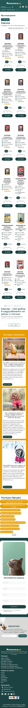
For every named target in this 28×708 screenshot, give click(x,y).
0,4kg (18, 244)
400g (6, 61)
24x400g (23, 197)
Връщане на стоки (6, 663)
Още (14, 534)
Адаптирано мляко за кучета (10, 513)
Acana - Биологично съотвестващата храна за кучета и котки (14, 501)
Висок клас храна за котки (9, 525)
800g (11, 61)
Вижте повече (7, 384)
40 (17, 305)
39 (15, 305)
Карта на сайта (7, 670)
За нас (2, 674)
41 (20, 305)
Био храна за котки (7, 516)
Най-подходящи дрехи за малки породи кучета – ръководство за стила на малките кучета (14, 415)
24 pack (23, 244)
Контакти (4, 680)
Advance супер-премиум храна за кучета (14, 506)
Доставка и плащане (7, 661)
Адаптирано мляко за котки (10, 510)
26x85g (10, 244)
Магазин (3, 676)
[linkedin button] (5, 694)
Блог (2, 682)
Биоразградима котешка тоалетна (13, 522)
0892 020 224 (7, 689)
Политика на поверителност (9, 664)
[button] (12, 7)
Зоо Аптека (4, 677)
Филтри (6, 19)
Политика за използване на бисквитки (12, 667)
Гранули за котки (6, 532)
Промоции (4, 679)
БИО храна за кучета (8, 519)
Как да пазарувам (6, 659)
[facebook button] (2, 694)
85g (5, 244)
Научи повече (14, 325)
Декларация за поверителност (10, 666)
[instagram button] (8, 694)
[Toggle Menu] (26, 6)
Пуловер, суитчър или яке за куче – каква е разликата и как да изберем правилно (14, 364)
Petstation (3, 9)
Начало (3, 672)
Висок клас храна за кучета (10, 528)
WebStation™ (21, 706)
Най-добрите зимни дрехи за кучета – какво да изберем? (14, 466)
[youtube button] (11, 694)
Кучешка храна (11, 9)
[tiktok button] (14, 694)
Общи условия (5, 658)
